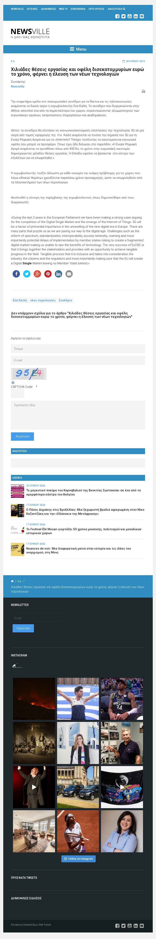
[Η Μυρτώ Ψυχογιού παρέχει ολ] (122, 831)
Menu (80, 49)
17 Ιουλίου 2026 (35, 505)
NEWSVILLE (17, 9)
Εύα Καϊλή (20, 300)
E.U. (13, 61)
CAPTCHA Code (22, 387)
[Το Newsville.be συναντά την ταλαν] (78, 743)
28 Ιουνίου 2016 (135, 61)
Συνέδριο (65, 300)
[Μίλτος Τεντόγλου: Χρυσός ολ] (78, 699)
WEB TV (63, 9)
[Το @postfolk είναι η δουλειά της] (122, 787)
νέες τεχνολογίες (43, 300)
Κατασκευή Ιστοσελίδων (24, 924)
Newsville (18, 86)
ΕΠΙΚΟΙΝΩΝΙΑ (78, 9)
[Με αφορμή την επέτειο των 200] (34, 743)
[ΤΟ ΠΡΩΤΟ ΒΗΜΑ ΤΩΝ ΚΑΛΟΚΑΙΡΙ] (78, 787)
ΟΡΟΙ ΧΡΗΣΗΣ (96, 9)
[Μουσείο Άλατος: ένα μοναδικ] (122, 743)
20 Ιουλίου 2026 (35, 485)
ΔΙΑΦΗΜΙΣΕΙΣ (48, 9)
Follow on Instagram (80, 858)
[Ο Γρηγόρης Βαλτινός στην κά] (34, 787)
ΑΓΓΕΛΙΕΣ (32, 9)
